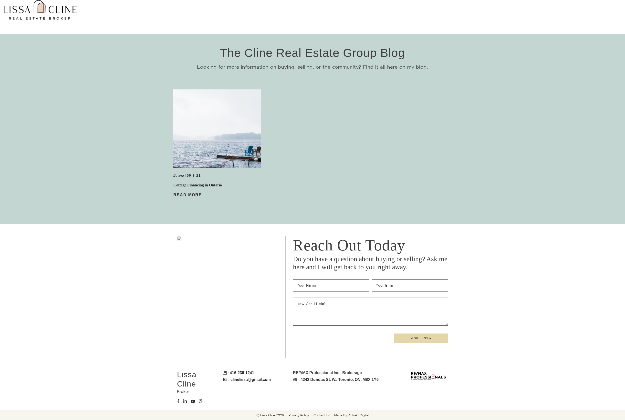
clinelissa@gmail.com (250, 379)
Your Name (307, 285)
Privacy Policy (299, 415)
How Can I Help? (311, 304)
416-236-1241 (242, 373)
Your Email (386, 285)
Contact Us (321, 415)
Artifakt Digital (358, 415)
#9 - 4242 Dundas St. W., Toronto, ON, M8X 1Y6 (336, 379)
